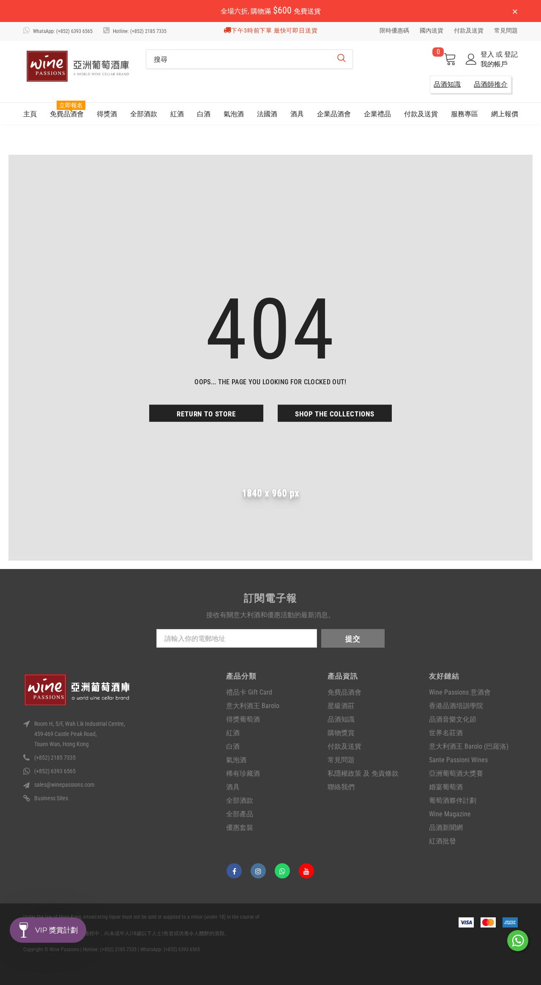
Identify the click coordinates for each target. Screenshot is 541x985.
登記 (511, 54)
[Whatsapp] (282, 870)
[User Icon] (471, 59)
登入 (488, 54)
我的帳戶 (494, 64)
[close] (515, 12)
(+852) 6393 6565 (55, 771)
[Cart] (449, 60)
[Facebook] (234, 870)
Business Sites (51, 798)
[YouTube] (306, 870)
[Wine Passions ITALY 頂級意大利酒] (78, 66)
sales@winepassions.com (64, 784)
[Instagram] (258, 870)
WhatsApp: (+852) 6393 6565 (63, 31)
